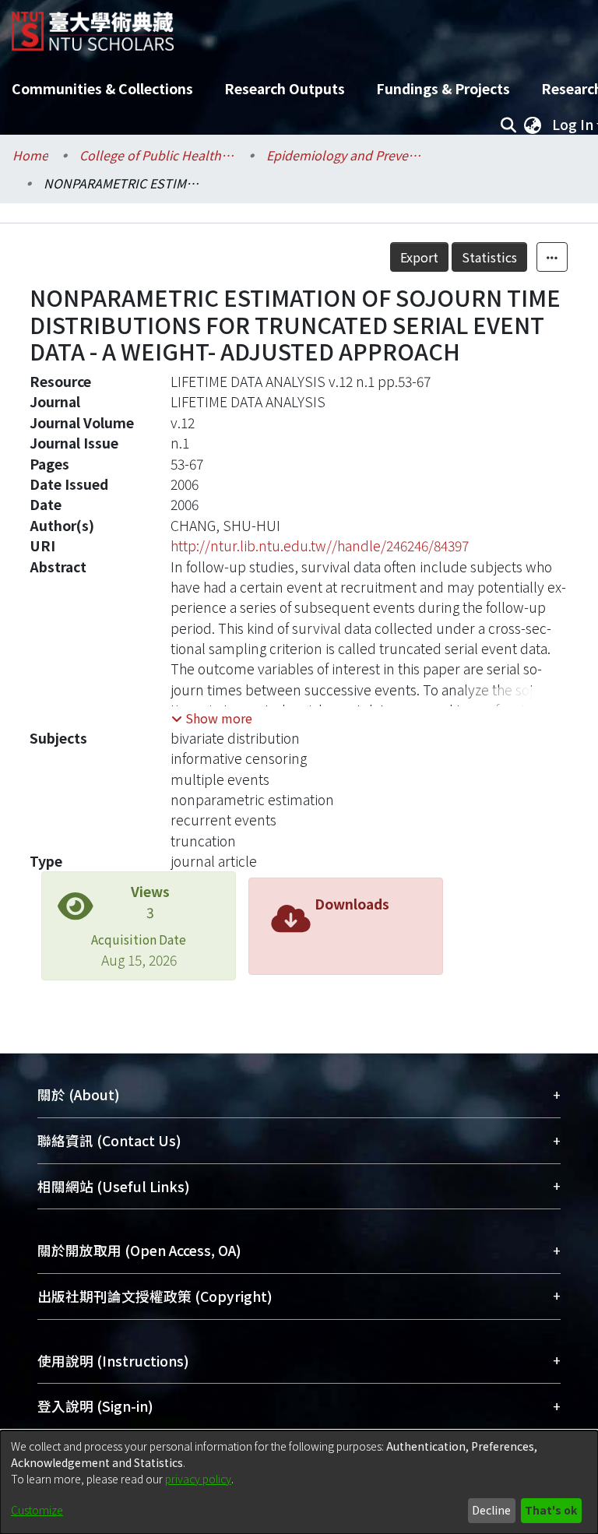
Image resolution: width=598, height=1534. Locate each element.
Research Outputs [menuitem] (284, 88)
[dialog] (299, 1482)
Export (419, 257)
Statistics (489, 257)
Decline (491, 1510)
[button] (212, 718)
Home (30, 155)
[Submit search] (508, 124)
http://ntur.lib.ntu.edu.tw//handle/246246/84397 (320, 545)
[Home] (93, 25)
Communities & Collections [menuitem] (102, 88)
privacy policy (198, 1479)
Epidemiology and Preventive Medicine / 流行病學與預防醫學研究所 (344, 155)
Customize (37, 1510)
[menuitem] (532, 124)
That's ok (551, 1510)
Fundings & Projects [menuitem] (443, 88)
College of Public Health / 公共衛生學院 (157, 155)
